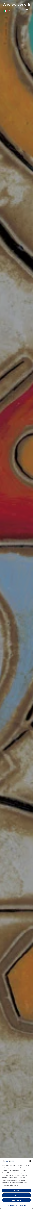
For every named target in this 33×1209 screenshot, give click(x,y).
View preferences (16, 1200)
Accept (16, 1190)
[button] (30, 1161)
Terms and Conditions (12, 1205)
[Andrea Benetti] (16, 4)
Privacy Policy (22, 1205)
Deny (16, 1195)
